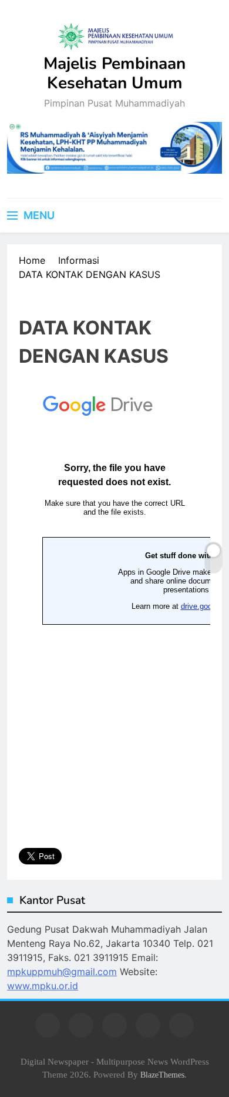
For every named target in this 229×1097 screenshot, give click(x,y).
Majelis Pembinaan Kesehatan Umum (114, 73)
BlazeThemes (162, 1074)
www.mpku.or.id (42, 986)
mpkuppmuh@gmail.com (62, 971)
